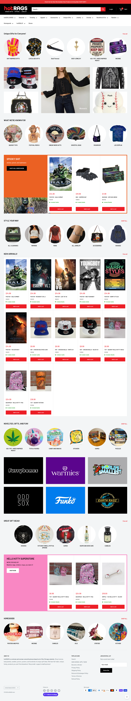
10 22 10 (51, 199)
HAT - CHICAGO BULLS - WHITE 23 (64, 349)
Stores (31, 23)
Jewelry (78, 17)
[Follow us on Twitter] (48, 690)
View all (125, 34)
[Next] (127, 48)
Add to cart (61, 209)
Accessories (54, 17)
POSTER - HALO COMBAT (56, 197)
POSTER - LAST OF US (61, 296)
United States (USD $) (10, 687)
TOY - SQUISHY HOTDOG (37, 402)
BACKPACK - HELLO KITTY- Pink (14, 402)
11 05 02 (32, 352)
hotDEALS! (20, 23)
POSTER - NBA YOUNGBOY (87, 296)
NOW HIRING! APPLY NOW (79, 662)
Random (113, 17)
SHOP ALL (124, 221)
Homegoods (7, 23)
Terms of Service (77, 676)
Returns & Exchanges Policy (80, 673)
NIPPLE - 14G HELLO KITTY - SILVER (112, 596)
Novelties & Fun (101, 17)
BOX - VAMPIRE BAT (81, 197)
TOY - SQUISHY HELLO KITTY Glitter (114, 349)
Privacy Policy (76, 667)
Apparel (42, 17)
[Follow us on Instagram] (51, 690)
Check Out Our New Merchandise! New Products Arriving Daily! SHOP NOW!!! (65, 2)
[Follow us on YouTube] (59, 690)
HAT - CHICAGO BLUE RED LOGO (39, 349)
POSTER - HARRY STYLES (111, 296)
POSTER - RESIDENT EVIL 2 (38, 296)
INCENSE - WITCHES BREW (109, 197)
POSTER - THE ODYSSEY (12, 349)
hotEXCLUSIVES (8, 17)
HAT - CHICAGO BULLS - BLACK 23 (89, 349)
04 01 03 (7, 405)
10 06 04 (77, 199)
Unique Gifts (67, 17)
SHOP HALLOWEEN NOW (17, 168)
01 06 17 (103, 599)
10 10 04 (106, 352)
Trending (32, 17)
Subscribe (106, 670)
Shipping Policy (76, 670)
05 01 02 (104, 199)
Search (74, 659)
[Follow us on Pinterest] (55, 690)
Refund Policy (76, 679)
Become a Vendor (77, 665)
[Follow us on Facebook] (44, 690)
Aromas (89, 17)
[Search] (103, 9)
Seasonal (21, 17)
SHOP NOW (13, 570)
